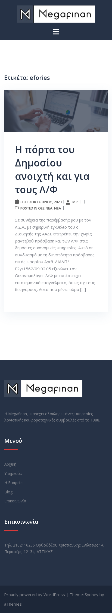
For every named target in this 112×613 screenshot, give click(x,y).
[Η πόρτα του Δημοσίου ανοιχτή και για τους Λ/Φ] (56, 110)
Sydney (91, 594)
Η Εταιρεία (13, 482)
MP (75, 201)
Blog (8, 491)
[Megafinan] (56, 13)
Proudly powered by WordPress (34, 594)
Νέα (57, 208)
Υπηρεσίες (13, 473)
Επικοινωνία (15, 500)
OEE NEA (45, 208)
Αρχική (10, 464)
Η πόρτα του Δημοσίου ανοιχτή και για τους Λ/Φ (52, 169)
